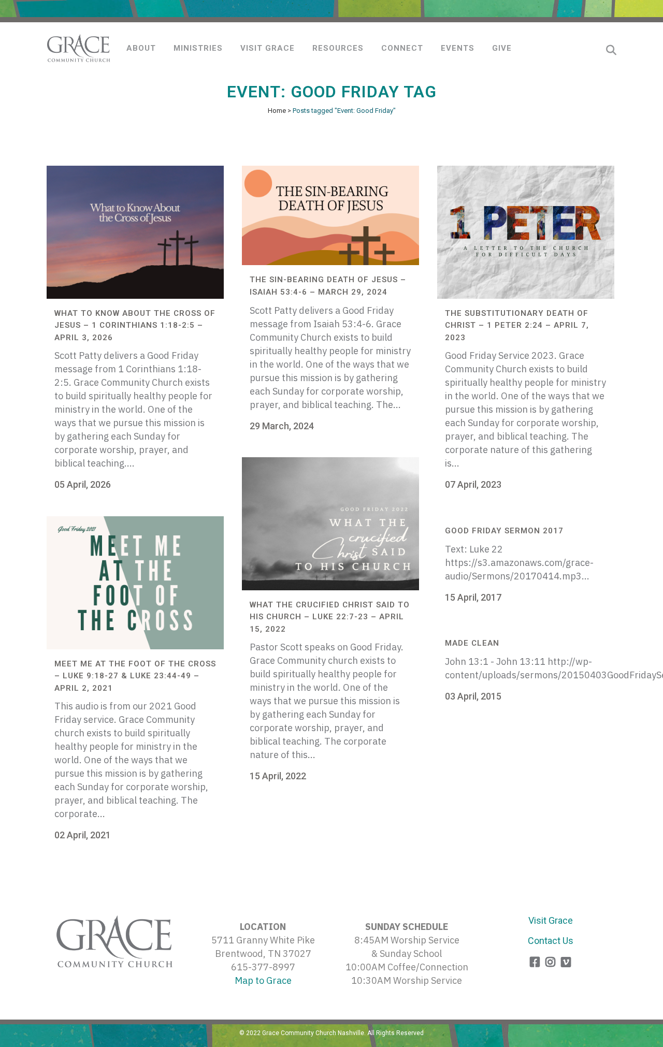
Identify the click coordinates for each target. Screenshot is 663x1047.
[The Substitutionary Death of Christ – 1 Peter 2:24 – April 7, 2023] (525, 232)
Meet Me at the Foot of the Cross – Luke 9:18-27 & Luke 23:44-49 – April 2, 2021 (135, 676)
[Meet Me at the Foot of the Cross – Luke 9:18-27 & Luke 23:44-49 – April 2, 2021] (135, 582)
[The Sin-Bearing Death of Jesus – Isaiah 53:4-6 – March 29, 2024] (330, 215)
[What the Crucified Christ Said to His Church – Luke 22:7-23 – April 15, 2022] (330, 523)
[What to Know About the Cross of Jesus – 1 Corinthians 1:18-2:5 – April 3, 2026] (135, 232)
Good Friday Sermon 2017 (504, 530)
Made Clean (472, 643)
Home (277, 110)
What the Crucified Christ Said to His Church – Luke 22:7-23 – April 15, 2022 (330, 617)
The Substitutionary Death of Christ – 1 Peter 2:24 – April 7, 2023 (517, 325)
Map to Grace (263, 980)
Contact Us (550, 940)
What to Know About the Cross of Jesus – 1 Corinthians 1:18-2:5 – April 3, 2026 (134, 325)
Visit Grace (550, 920)
